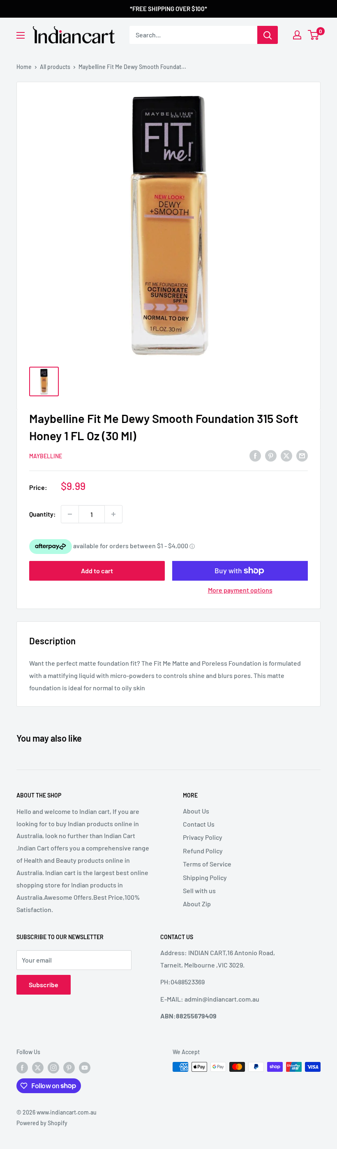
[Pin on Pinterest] (271, 455)
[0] (314, 35)
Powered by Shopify (41, 1122)
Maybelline (45, 456)
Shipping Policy (205, 877)
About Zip (197, 904)
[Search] (267, 35)
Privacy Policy (202, 837)
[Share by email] (302, 455)
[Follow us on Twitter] (38, 1067)
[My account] (297, 34)
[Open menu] (20, 35)
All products (55, 66)
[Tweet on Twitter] (286, 455)
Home (24, 66)
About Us (196, 811)
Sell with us (199, 890)
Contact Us (199, 824)
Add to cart (97, 570)
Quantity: (42, 514)
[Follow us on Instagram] (53, 1067)
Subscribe (43, 984)
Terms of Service (207, 864)
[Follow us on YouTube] (84, 1067)
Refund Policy (203, 851)
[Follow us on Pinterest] (69, 1067)
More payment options (240, 590)
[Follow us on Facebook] (22, 1067)
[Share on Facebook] (255, 455)
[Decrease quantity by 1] (69, 514)
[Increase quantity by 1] (113, 514)
